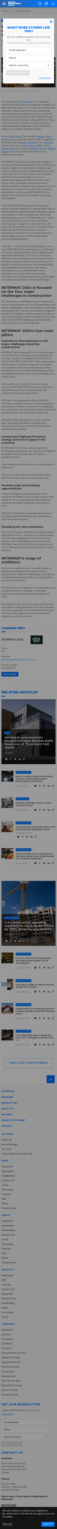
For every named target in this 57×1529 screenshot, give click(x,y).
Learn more (45, 78)
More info (7, 1524)
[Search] (53, 3)
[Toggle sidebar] (4, 3)
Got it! (48, 1524)
